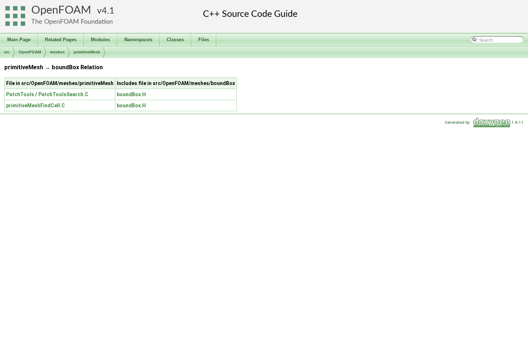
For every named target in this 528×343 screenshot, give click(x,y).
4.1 (108, 10)
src (7, 52)
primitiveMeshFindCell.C (35, 105)
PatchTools (20, 94)
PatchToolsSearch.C (63, 94)
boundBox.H (131, 94)
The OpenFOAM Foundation (72, 21)
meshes (57, 52)
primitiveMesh (87, 52)
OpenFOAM (61, 10)
